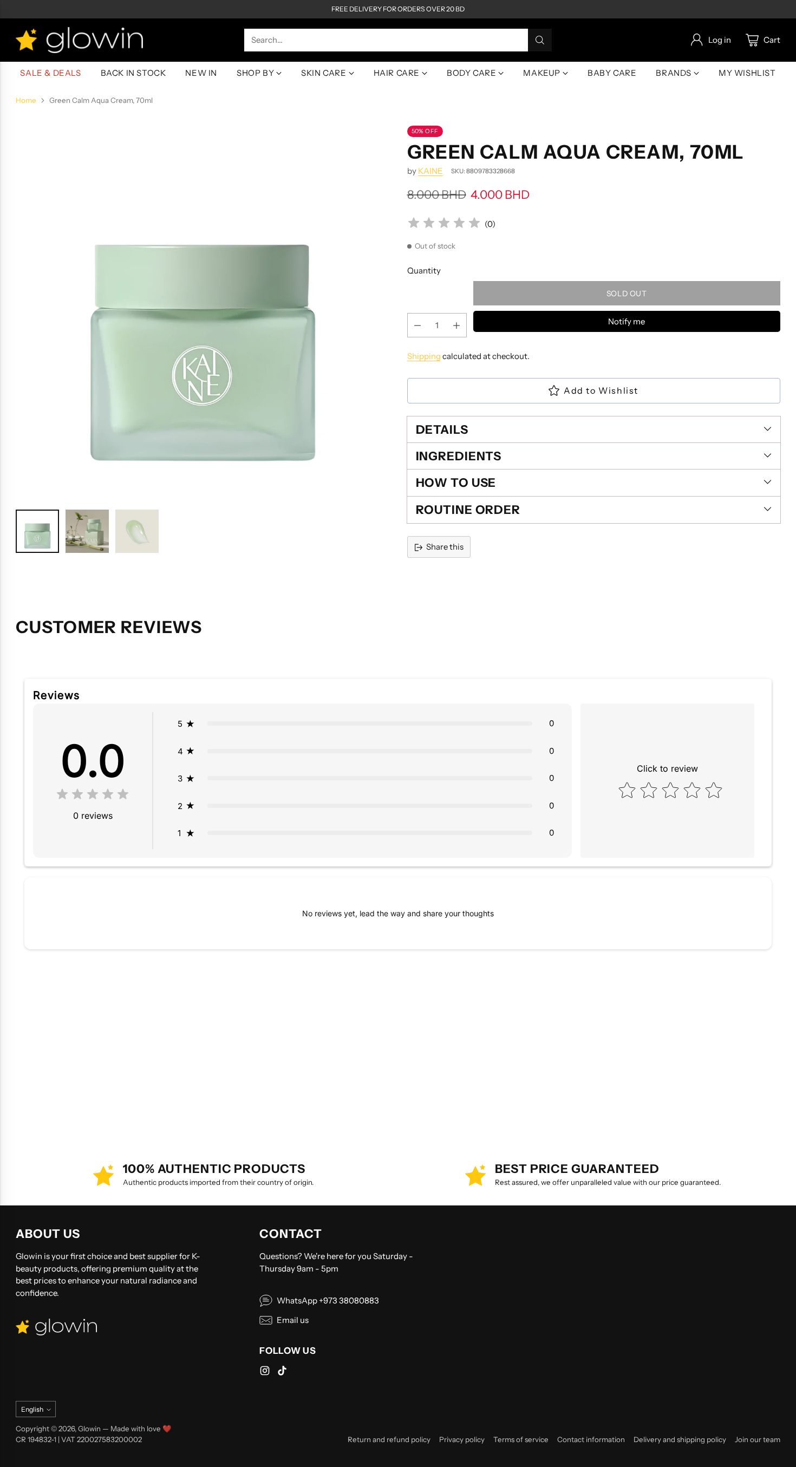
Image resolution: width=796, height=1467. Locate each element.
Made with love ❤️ (141, 1428)
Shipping (424, 356)
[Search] (540, 40)
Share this (445, 547)
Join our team (757, 1439)
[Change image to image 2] (87, 531)
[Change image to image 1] (37, 531)
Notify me (626, 322)
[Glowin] (79, 40)
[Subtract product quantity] (417, 325)
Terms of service (521, 1439)
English (32, 1409)
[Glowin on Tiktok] (282, 1372)
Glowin (89, 1428)
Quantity (424, 270)
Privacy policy (462, 1439)
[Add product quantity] (456, 325)
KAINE (430, 171)
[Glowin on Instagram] (264, 1372)
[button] (365, 723)
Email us (293, 1320)
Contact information (591, 1439)
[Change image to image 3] (137, 531)
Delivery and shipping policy (680, 1439)
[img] (444, 224)
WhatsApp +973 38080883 (328, 1300)
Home (26, 100)
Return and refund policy (389, 1439)
